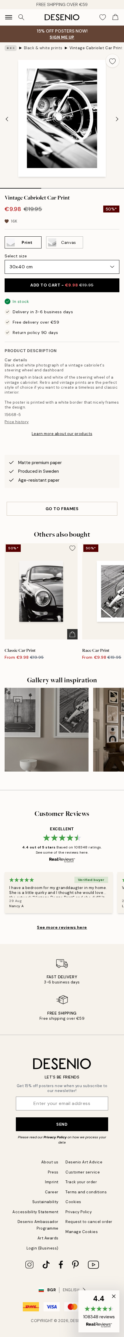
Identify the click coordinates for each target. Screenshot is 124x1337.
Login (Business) (43, 1248)
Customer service (82, 1172)
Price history (17, 421)
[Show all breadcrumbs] (11, 48)
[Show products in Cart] (115, 17)
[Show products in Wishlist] (102, 17)
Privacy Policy (55, 1137)
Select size (16, 256)
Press (53, 1172)
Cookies (73, 1201)
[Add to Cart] (72, 634)
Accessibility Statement (35, 1211)
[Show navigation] (8, 17)
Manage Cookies (81, 1231)
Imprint (52, 1182)
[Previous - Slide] (7, 119)
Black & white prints (43, 47)
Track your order (81, 1182)
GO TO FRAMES (62, 508)
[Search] (21, 17)
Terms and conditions (86, 1192)
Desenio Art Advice (83, 1162)
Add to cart (62, 285)
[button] (98, 1311)
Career (52, 1192)
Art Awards (48, 1238)
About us (50, 1162)
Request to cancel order (88, 1221)
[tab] (20, 186)
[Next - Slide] (117, 119)
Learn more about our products (62, 433)
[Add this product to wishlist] (112, 61)
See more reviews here (62, 927)
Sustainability (45, 1201)
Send (61, 1124)
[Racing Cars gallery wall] (47, 730)
